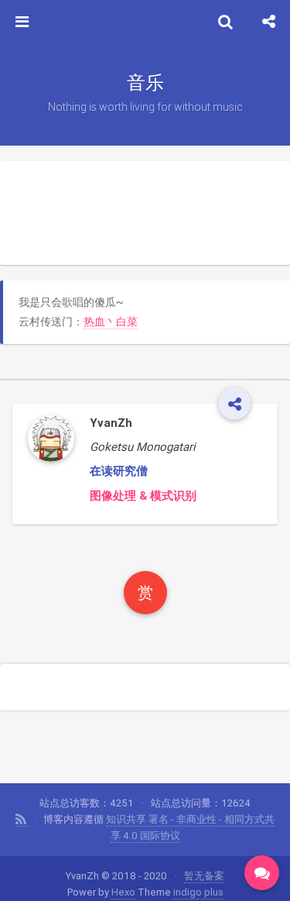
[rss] (22, 820)
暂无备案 (204, 875)
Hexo (123, 892)
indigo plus (198, 892)
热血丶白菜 (111, 321)
